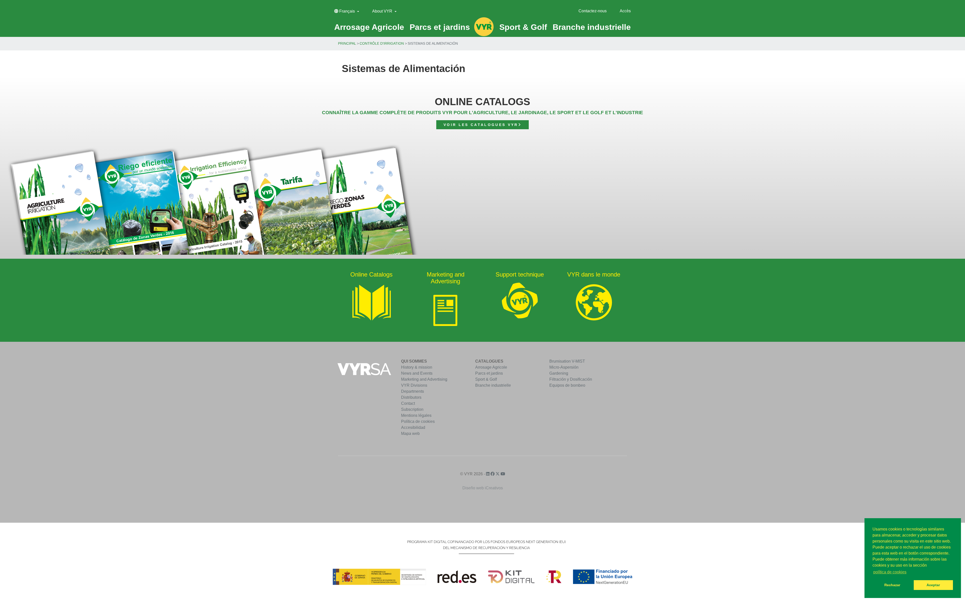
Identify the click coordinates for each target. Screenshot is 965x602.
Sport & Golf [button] (523, 27)
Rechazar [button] (892, 585)
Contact (408, 403)
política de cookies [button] (889, 572)
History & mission (416, 367)
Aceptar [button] (933, 585)
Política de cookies (418, 421)
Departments (412, 391)
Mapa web (410, 433)
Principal (347, 43)
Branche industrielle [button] (592, 27)
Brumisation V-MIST (567, 361)
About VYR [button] (382, 11)
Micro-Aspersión (563, 367)
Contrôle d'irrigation (382, 43)
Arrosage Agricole (491, 367)
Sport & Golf (486, 379)
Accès (625, 11)
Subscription (412, 409)
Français (347, 11)
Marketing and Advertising (424, 379)
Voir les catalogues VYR (481, 125)
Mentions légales (416, 415)
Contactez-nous (592, 11)
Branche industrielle (493, 385)
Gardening (558, 373)
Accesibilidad (413, 427)
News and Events (416, 373)
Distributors (411, 397)
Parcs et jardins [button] (440, 27)
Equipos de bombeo (567, 385)
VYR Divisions (414, 385)
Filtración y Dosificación (570, 379)
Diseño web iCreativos (482, 488)
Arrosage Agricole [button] (369, 27)
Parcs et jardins (489, 373)
